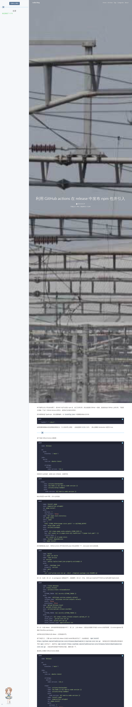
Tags (115, 2)
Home (104, 2)
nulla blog (36, 3)
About (127, 2)
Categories (121, 2)
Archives (110, 2)
